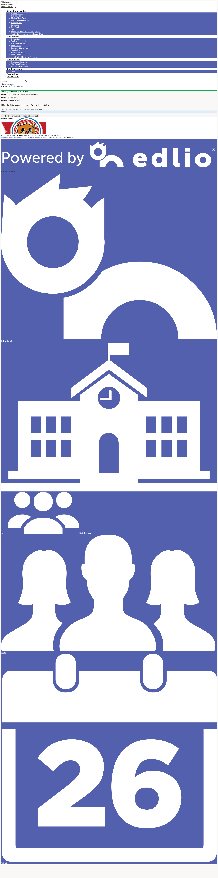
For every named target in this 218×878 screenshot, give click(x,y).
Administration (17, 13)
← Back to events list (11, 116)
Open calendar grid (30, 116)
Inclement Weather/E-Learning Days (25, 32)
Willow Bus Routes (19, 52)
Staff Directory (85, 533)
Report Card (16, 16)
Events (3, 111)
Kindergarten (16, 23)
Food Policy (16, 46)
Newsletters (15, 39)
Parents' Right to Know (20, 48)
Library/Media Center (19, 66)
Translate (19, 86)
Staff (13, 71)
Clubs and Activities (19, 62)
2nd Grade (15, 27)
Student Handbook (18, 41)
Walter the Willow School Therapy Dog (27, 34)
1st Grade (15, 25)
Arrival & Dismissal (19, 43)
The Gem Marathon (19, 64)
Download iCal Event (33, 109)
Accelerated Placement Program (24, 57)
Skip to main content (9, 2)
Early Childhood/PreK (20, 20)
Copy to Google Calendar (11, 109)
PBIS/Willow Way (18, 18)
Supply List (15, 50)
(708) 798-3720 (41, 135)
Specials (14, 29)
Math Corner (16, 55)
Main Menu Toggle (8, 7)
